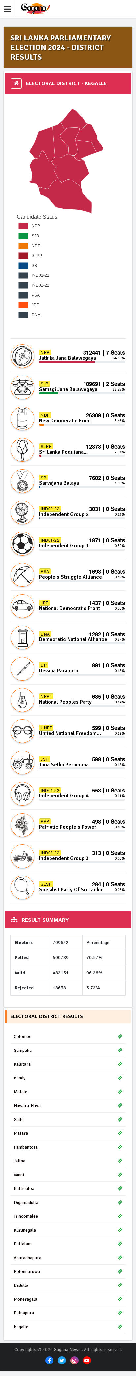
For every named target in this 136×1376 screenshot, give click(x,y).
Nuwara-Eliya (27, 1105)
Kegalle (21, 1327)
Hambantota (26, 1147)
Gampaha (23, 1050)
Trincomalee (26, 1216)
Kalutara (22, 1064)
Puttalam (23, 1244)
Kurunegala (25, 1230)
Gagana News (67, 1349)
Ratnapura (24, 1313)
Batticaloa (24, 1188)
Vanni (19, 1175)
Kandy (20, 1078)
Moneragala (25, 1299)
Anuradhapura (27, 1257)
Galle (19, 1119)
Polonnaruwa (27, 1271)
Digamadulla (26, 1202)
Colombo (23, 1036)
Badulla (21, 1285)
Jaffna (19, 1161)
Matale (20, 1092)
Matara (21, 1133)
